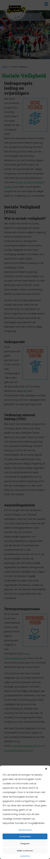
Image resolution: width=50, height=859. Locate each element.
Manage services (25, 830)
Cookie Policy (25, 856)
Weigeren (25, 843)
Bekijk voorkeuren (25, 850)
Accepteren (25, 836)
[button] (46, 768)
